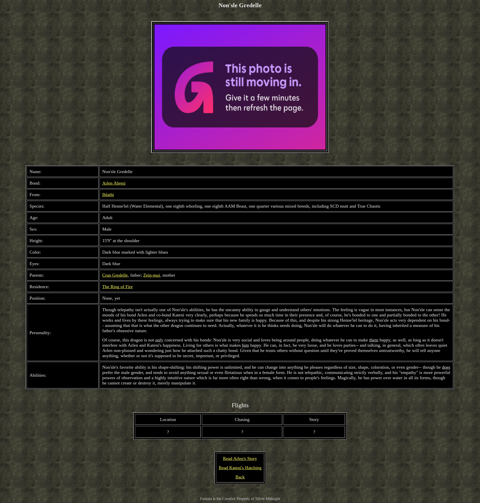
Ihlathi (108, 194)
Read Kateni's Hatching (240, 467)
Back (240, 476)
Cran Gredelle (115, 275)
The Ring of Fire (117, 286)
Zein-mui (151, 275)
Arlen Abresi (114, 183)
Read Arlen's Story (240, 458)
